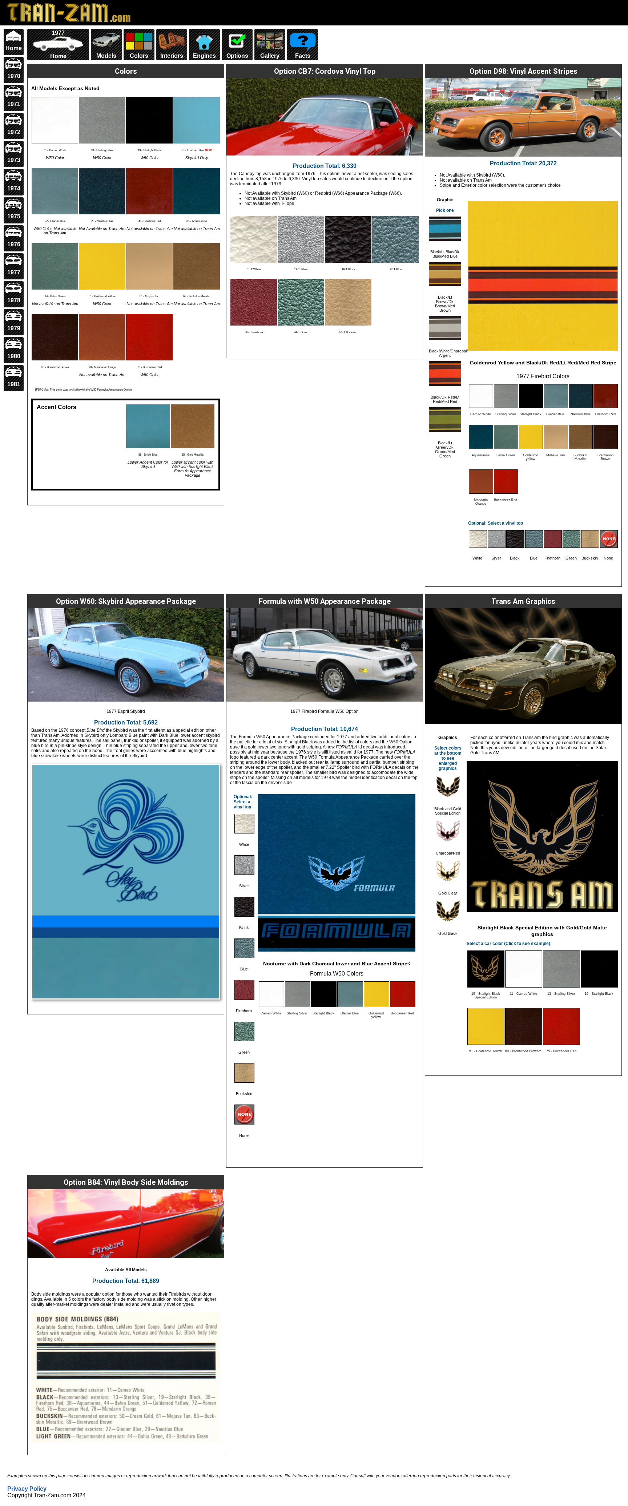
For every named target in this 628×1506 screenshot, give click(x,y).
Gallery (269, 56)
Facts (302, 56)
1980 (13, 356)
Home (13, 48)
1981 (13, 384)
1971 (13, 104)
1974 (13, 188)
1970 (13, 76)
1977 (13, 272)
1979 (13, 328)
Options (237, 56)
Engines (204, 56)
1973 (13, 160)
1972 (13, 132)
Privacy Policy (27, 1489)
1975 (13, 216)
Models (106, 56)
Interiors (171, 56)
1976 (13, 244)
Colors (139, 56)
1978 (13, 300)
